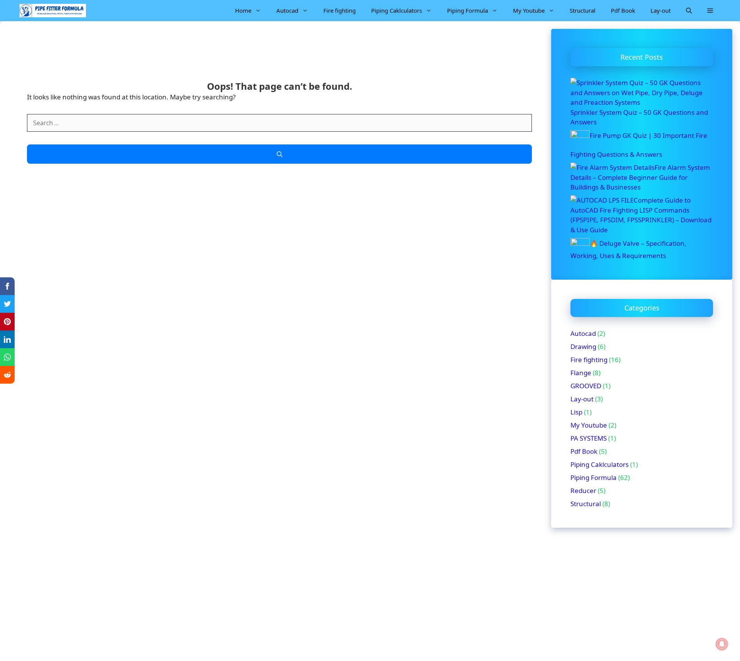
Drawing (583, 346)
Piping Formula (467, 10)
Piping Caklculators (396, 10)
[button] (689, 10)
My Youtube (529, 10)
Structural (582, 10)
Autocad (287, 10)
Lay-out (661, 10)
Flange (580, 372)
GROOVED (585, 385)
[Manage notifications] (722, 644)
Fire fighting (339, 10)
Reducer (583, 490)
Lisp (576, 412)
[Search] (279, 154)
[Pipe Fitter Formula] (52, 10)
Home (243, 10)
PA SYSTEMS (588, 438)
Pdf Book (623, 10)
